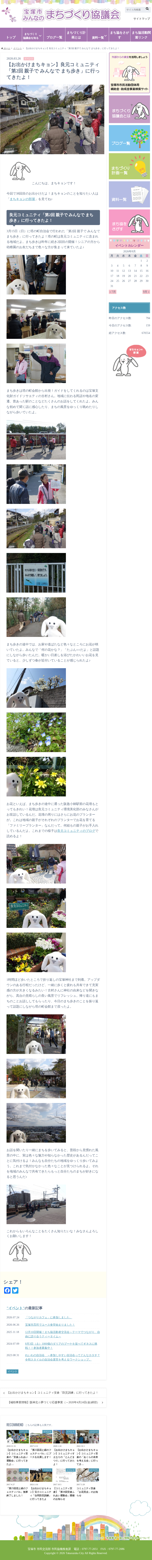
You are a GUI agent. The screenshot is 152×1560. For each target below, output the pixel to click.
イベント (16, 1308)
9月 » (146, 291)
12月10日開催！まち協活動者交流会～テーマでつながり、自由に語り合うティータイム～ (62, 1334)
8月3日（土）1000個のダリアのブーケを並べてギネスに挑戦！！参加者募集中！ (61, 1346)
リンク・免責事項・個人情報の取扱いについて (123, 1537)
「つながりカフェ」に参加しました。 (48, 1317)
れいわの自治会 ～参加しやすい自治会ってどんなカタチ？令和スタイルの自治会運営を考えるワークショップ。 (62, 1357)
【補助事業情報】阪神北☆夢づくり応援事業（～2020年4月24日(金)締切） (54, 1402)
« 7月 (112, 291)
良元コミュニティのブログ (76, 830)
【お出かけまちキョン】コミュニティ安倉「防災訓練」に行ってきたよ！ (52, 1392)
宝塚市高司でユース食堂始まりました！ (50, 1324)
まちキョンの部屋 (22, 199)
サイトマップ (141, 18)
